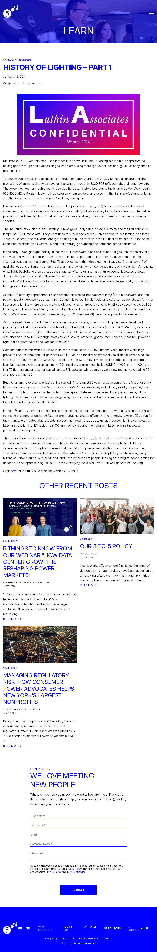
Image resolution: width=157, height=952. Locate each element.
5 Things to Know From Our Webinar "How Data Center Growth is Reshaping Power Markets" (37, 561)
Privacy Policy (74, 868)
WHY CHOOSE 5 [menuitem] (45, 928)
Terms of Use (68, 938)
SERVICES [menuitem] (24, 928)
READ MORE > (12, 618)
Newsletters (24, 59)
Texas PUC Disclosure (88, 938)
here (13, 471)
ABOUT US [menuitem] (69, 928)
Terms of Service (76, 871)
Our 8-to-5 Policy (106, 546)
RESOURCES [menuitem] (112, 928)
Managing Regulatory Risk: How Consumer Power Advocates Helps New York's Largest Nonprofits (38, 688)
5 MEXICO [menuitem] (133, 928)
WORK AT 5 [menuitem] (90, 928)
